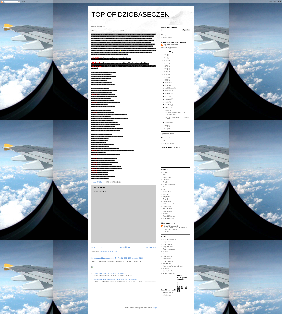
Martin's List (167, 263)
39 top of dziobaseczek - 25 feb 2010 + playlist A (110, 273)
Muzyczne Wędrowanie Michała (173, 266)
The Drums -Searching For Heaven (109, 102)
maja (167, 102)
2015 (165, 71)
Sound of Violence (169, 184)
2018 (165, 63)
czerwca (168, 99)
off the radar (167, 177)
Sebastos (166, 268)
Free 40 (165, 199)
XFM (164, 187)
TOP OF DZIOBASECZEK (130, 14)
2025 (165, 55)
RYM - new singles (169, 204)
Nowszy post (97, 247)
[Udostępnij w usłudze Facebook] (118, 182)
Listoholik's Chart (168, 271)
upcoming (166, 179)
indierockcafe (167, 211)
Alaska (165, 251)
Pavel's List (167, 259)
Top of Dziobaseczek (171, 45)
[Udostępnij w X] (115, 182)
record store (167, 192)
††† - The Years (103, 172)
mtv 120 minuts (168, 293)
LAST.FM (166, 141)
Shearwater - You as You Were (107, 158)
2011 (165, 126)
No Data (165, 172)
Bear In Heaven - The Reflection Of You (125, 63)
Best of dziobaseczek (171, 226)
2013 (165, 77)
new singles (167, 206)
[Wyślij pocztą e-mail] (111, 182)
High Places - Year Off (105, 164)
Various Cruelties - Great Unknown (109, 154)
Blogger (154, 308)
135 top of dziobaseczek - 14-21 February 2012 (175, 113)
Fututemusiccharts (169, 249)
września (168, 91)
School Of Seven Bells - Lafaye (108, 162)
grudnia (168, 82)
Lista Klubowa (167, 254)
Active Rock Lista (168, 273)
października (169, 88)
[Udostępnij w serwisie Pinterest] (120, 182)
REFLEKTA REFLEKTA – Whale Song (110, 168)
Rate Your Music (168, 143)
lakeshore (166, 194)
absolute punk (167, 209)
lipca (167, 96)
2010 (165, 129)
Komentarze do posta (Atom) (108, 251)
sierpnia (168, 93)
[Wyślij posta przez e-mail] (107, 182)
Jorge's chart (167, 242)
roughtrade (166, 196)
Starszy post (151, 247)
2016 (165, 69)
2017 (165, 66)
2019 (165, 60)
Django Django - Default (117, 58)
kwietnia (168, 105)
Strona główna (124, 247)
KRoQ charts (167, 295)
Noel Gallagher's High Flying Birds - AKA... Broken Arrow (116, 150)
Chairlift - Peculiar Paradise (106, 94)
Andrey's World (168, 261)
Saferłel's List (167, 256)
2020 (165, 57)
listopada (168, 85)
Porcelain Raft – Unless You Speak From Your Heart (123, 67)
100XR (165, 175)
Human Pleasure (168, 218)
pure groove (167, 201)
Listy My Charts (168, 246)
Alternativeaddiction (169, 239)
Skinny (165, 214)
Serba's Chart (167, 244)
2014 (165, 74)
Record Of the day (169, 216)
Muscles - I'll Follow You (106, 170)
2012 (165, 80)
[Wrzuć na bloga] (113, 182)
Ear (164, 189)
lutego (167, 110)
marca (167, 107)
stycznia (168, 122)
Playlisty (166, 182)
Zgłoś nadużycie (167, 134)
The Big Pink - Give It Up (106, 112)
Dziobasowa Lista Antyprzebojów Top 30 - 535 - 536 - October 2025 (117, 258)
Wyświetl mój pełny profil (169, 47)
